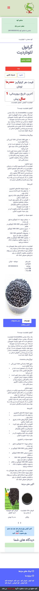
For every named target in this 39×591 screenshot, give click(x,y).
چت (18, 69)
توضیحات (27, 321)
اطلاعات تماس (26, 60)
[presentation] (18, 523)
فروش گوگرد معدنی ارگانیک (27, 511)
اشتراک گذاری (11, 75)
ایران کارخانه (11, 589)
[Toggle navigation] (6, 7)
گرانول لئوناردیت (16, 102)
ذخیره (21, 75)
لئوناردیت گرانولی (27, 102)
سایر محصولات (15, 321)
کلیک (17, 533)
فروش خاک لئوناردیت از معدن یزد (12, 511)
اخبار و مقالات (25, 325)
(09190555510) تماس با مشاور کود (19, 31)
